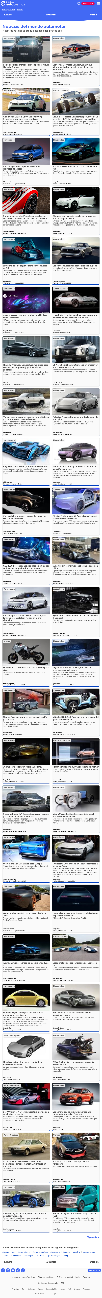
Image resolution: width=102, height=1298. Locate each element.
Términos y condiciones (46, 1277)
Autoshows (9, 490)
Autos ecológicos (61, 740)
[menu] (99, 3)
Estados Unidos (51, 1289)
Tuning (56, 1135)
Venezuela (86, 1289)
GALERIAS (94, 14)
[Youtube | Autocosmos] (13, 1270)
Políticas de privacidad (65, 1277)
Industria (76, 1252)
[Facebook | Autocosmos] (3, 1270)
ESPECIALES (51, 14)
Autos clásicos (60, 90)
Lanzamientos (89, 1252)
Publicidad (86, 1277)
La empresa (16, 1277)
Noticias (20, 9)
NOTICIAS (7, 14)
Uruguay (77, 1289)
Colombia (31, 1289)
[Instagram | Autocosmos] (18, 1270)
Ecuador (41, 1289)
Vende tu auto (88, 4)
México (62, 1289)
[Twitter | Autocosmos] (8, 1270)
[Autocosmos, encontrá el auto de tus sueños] (13, 3)
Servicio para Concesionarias (48, 1283)
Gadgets (66, 1252)
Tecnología (9, 539)
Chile (23, 1289)
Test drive (39, 1255)
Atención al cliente (29, 1277)
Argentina (15, 1289)
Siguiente (92, 1237)
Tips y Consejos (53, 1255)
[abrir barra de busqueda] (78, 3)
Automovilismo (9, 1252)
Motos (7, 641)
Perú (69, 1289)
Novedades (9, 38)
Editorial (11, 9)
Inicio (4, 9)
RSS (62, 1283)
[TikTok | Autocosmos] (23, 1270)
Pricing (78, 1277)
